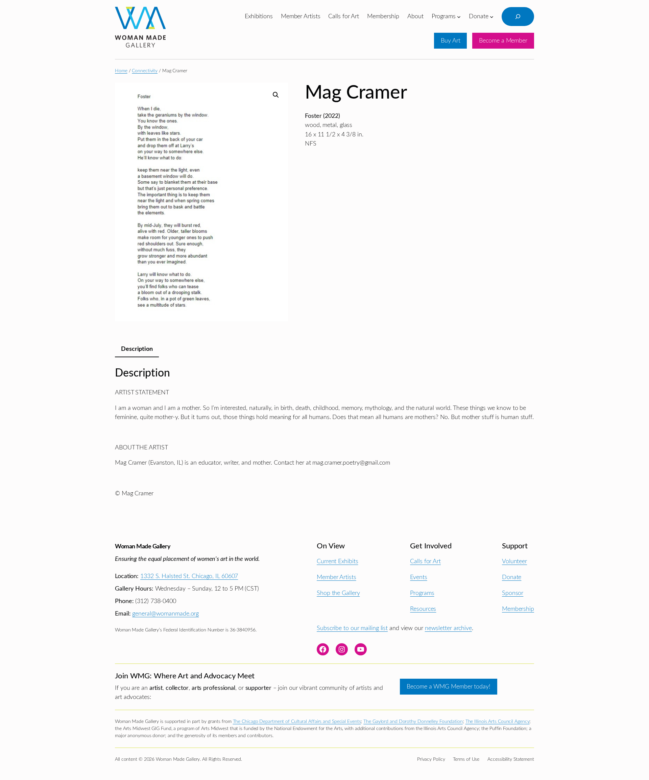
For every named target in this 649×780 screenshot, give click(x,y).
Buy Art (450, 40)
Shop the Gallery (338, 593)
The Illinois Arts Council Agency (497, 721)
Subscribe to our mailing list (352, 628)
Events (418, 577)
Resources (423, 609)
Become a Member (503, 40)
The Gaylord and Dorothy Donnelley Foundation (413, 721)
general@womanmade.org (165, 613)
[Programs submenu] (459, 16)
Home (121, 71)
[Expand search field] (518, 16)
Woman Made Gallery (142, 546)
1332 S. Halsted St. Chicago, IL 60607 (189, 576)
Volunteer (514, 561)
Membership (518, 609)
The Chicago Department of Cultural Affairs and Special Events (297, 721)
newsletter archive (448, 628)
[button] (276, 95)
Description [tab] (137, 349)
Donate (511, 577)
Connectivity (145, 71)
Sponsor (512, 593)
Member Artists (336, 577)
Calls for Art (425, 561)
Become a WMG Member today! (448, 686)
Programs (422, 593)
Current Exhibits (337, 561)
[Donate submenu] (492, 16)
